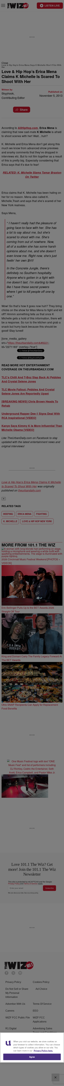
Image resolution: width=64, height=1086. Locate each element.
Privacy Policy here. (43, 1050)
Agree (32, 1056)
